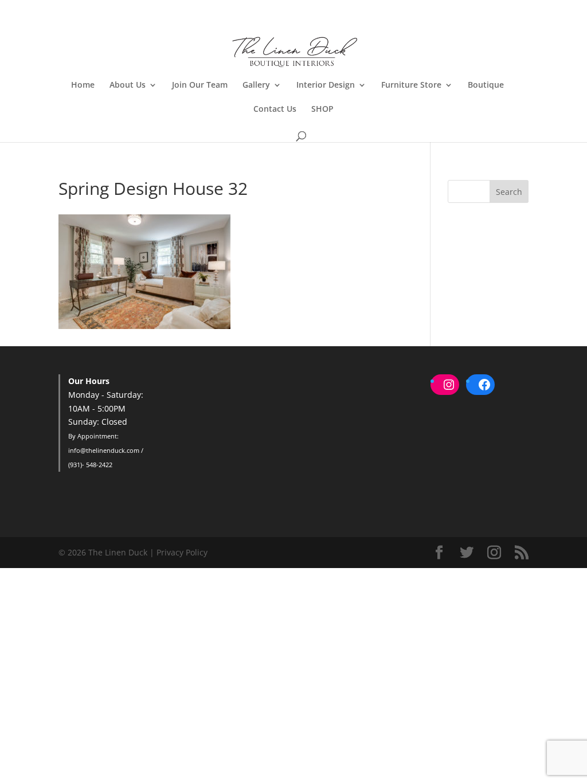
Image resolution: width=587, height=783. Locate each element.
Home (83, 85)
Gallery (256, 85)
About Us (127, 85)
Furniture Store (411, 85)
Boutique (486, 85)
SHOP (322, 109)
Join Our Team (200, 85)
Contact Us (274, 109)
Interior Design (325, 85)
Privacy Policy (182, 552)
